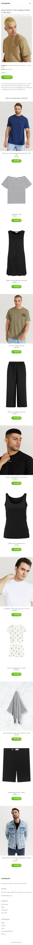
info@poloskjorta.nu (6, 895)
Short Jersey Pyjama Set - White (16, 668)
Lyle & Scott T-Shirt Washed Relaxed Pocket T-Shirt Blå (16, 154)
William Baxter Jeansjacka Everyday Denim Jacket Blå (16, 858)
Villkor (2, 928)
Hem (2, 15)
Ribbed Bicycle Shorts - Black (16, 792)
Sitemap (3, 934)
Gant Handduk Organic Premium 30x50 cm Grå (16, 733)
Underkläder (4, 910)
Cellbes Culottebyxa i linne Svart (17, 412)
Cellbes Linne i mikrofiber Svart (16, 543)
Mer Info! (7, 77)
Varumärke (11, 65)
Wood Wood (22, 65)
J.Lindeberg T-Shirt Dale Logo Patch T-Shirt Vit (16, 608)
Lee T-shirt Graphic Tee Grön (16, 346)
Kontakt (3, 925)
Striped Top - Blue (16, 214)
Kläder (16, 65)
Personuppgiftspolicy (7, 931)
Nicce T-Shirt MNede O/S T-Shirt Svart (16, 477)
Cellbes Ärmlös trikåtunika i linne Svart (16, 280)
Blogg (2, 922)
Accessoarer (4, 904)
